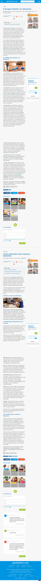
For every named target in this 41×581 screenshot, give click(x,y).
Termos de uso (11, 566)
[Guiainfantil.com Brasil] (12, 1)
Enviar (22, 243)
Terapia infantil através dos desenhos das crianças (21, 206)
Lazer (4, 6)
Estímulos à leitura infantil (21, 473)
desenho (5, 340)
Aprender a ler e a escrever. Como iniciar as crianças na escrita (6, 217)
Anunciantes (23, 566)
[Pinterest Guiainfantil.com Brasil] (30, 98)
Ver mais (22, 556)
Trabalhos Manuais (21, 482)
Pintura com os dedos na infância (21, 485)
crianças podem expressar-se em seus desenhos (13, 310)
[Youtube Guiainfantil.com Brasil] (37, 98)
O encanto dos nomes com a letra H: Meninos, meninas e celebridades (36, 19)
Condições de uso (35, 91)
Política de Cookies (6, 240)
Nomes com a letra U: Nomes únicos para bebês (35, 25)
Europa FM (32, 575)
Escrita (5, 213)
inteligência (16, 421)
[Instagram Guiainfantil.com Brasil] (33, 98)
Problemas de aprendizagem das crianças (7, 485)
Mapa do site (30, 566)
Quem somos (12, 565)
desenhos (15, 434)
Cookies (18, 565)
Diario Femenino (28, 574)
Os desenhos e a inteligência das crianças (14, 218)
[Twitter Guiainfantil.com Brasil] (35, 98)
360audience (23, 578)
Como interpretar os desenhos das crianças (14, 207)
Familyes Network (13, 574)
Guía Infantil (21, 574)
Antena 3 (14, 575)
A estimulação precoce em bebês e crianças (6, 472)
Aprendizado (6, 203)
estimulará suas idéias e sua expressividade (13, 319)
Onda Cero (25, 575)
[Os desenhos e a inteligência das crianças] (14, 213)
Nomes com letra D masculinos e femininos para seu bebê (30, 24)
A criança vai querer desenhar (12, 93)
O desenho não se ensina (9, 28)
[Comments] (14, 19)
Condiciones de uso (20, 239)
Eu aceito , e (33, 91)
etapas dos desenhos (16, 277)
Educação (5, 251)
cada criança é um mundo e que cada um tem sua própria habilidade (13, 175)
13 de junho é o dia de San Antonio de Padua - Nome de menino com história (30, 17)
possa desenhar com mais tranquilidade (12, 47)
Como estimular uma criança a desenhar (6, 207)
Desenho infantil (13, 485)
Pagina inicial (6, 189)
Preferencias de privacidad (12, 239)
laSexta (20, 575)
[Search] (33, 1)
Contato (17, 566)
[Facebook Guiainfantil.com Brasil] (28, 98)
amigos (5, 438)
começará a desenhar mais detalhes (12, 155)
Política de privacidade (26, 565)
